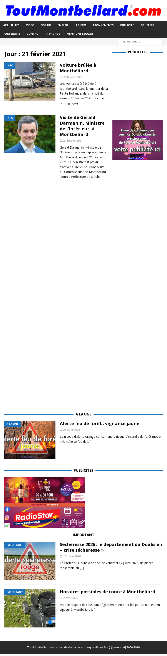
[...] (89, 441)
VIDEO (30, 25)
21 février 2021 (73, 77)
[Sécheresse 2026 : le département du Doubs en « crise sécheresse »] (29, 561)
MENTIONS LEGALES (80, 34)
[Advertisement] (139, 86)
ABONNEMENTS (103, 25)
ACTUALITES (11, 25)
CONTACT (33, 34)
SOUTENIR (147, 25)
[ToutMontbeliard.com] (83, 18)
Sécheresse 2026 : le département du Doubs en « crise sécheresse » (111, 547)
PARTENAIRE (11, 34)
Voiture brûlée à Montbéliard (78, 68)
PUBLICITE (127, 25)
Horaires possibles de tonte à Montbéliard (107, 592)
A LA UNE (83, 414)
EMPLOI (63, 25)
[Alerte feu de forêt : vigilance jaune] (29, 440)
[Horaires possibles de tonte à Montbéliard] (29, 608)
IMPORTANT (83, 534)
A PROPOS (53, 34)
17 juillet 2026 (72, 556)
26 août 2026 (71, 430)
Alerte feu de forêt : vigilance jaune (99, 423)
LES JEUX (80, 25)
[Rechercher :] (141, 41)
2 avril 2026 (70, 598)
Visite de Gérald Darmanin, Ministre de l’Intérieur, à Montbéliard (82, 125)
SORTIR (46, 25)
